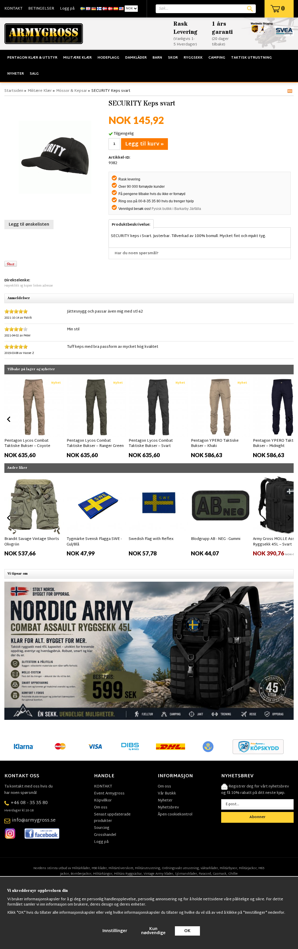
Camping (216, 58)
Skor (173, 58)
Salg (34, 74)
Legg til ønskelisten (29, 224)
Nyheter (15, 74)
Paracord (205, 874)
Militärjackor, (248, 868)
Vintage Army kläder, (158, 874)
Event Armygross (109, 793)
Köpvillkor (103, 800)
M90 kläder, (100, 868)
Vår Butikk (167, 793)
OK (187, 931)
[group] (34, 418)
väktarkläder (209, 868)
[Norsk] (104, 8)
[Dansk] (110, 8)
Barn (157, 58)
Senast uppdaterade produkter (112, 818)
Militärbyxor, (229, 868)
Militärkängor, (103, 874)
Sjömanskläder (186, 874)
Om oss (100, 807)
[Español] (115, 8)
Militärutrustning (147, 868)
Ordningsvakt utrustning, (181, 868)
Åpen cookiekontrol (175, 814)
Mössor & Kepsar (71, 91)
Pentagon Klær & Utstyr (32, 58)
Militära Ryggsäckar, (128, 874)
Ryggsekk (193, 58)
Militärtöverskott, (121, 868)
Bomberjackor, (81, 874)
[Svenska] (82, 8)
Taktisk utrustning (251, 58)
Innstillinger (114, 931)
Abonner (257, 817)
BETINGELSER (41, 8)
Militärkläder (81, 868)
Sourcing (101, 828)
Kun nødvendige (153, 931)
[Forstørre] (55, 157)
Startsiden (13, 91)
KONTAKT (13, 8)
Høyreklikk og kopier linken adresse (28, 286)
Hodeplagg (108, 58)
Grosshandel (105, 835)
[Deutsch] (93, 8)
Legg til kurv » (144, 144)
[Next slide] (289, 419)
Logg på (67, 8)
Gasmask (219, 874)
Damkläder (136, 58)
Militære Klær (77, 58)
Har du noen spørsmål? (137, 253)
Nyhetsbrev (168, 807)
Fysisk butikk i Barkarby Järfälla (176, 209)
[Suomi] (99, 8)
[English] (88, 8)
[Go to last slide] (9, 419)
